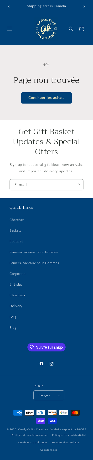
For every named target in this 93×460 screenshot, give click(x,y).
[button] (9, 29)
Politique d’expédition (65, 442)
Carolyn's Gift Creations (33, 429)
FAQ (13, 317)
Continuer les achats (46, 98)
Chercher (17, 220)
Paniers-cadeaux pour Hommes (34, 263)
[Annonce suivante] (84, 6)
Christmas (17, 295)
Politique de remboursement (29, 435)
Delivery (16, 306)
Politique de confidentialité (69, 435)
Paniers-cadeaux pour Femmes (34, 252)
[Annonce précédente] (9, 6)
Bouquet (16, 241)
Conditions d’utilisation (32, 442)
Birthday (16, 285)
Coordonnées (48, 450)
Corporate (17, 274)
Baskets (15, 231)
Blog (13, 328)
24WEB (81, 429)
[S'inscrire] (78, 184)
